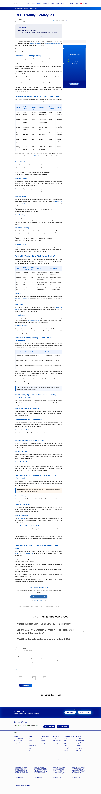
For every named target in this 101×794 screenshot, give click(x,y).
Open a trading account (39, 596)
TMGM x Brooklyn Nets (80, 748)
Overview (66, 738)
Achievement (78, 745)
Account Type (55, 738)
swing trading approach (33, 320)
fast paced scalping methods (22, 298)
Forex (30, 740)
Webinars (66, 743)
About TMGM (78, 738)
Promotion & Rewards (57, 742)
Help (86, 3)
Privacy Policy (78, 742)
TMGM (24, 648)
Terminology (66, 747)
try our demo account (38, 600)
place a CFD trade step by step (39, 381)
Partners (57, 3)
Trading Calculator (44, 743)
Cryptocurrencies (32, 745)
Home (16, 8)
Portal (77, 3)
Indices (30, 748)
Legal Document (79, 743)
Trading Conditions (56, 743)
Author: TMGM (18, 19)
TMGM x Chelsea (79, 747)
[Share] (67, 20)
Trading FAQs (66, 745)
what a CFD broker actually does (24, 553)
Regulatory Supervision (80, 740)
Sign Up (71, 3)
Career (62, 3)
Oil (29, 750)
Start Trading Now (74, 83)
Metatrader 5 (43, 740)
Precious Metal (32, 742)
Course (65, 742)
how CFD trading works (35, 43)
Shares (30, 747)
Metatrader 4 (43, 738)
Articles (25, 8)
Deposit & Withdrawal (56, 740)
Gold (30, 743)
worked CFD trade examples (37, 155)
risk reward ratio (21, 518)
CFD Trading (31, 738)
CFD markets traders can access (52, 43)
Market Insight (66, 750)
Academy (21, 8)
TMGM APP (43, 742)
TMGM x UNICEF (79, 750)
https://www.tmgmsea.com (21, 743)
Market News (66, 748)
